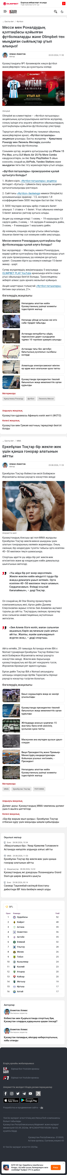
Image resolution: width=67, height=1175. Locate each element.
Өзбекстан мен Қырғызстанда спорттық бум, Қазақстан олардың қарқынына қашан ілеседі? (30, 1020)
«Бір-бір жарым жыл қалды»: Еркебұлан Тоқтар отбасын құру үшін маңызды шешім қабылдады (30, 820)
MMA (19, 441)
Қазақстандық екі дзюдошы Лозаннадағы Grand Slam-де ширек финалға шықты (32, 874)
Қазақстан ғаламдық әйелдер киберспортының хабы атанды (30, 1039)
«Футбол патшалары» (48, 285)
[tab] (10, 907)
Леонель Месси (46, 398)
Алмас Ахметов (17, 54)
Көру (55, 1167)
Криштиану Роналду (13, 398)
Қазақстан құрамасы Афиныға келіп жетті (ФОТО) (31, 415)
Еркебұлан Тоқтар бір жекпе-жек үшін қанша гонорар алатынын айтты (30, 861)
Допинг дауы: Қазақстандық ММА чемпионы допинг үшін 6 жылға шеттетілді (33, 807)
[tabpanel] (32, 953)
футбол (31, 398)
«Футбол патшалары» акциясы (39, 180)
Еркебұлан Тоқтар (21, 789)
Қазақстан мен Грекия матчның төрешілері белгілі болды (32, 427)
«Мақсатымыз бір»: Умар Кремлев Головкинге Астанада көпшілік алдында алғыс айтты (31, 847)
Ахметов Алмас (19, 1010)
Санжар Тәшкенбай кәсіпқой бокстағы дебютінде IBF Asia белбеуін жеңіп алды (27, 887)
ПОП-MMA (39, 789)
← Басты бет (8, 21)
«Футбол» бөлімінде (28, 193)
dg (42, 1107)
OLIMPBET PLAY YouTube (16, 273)
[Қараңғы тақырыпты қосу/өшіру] (62, 11)
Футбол (20, 21)
